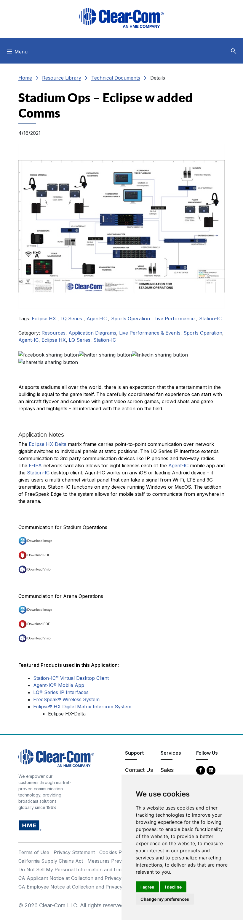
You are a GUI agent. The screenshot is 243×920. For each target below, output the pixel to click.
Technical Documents (115, 78)
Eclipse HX (44, 319)
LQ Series (72, 319)
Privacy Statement (74, 852)
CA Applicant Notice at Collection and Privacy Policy (77, 878)
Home (25, 78)
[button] (233, 51)
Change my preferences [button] (164, 899)
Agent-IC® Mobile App (58, 685)
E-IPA (35, 465)
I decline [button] (173, 886)
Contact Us (139, 770)
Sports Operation (131, 319)
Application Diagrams (92, 333)
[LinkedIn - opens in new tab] (211, 770)
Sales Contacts (172, 774)
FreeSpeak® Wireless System (66, 699)
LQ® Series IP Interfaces (61, 692)
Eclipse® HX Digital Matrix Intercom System (82, 707)
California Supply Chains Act (50, 861)
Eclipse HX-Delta (47, 444)
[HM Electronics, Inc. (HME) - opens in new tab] (30, 825)
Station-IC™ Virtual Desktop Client (71, 678)
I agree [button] (147, 886)
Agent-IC (97, 319)
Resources (53, 333)
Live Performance (175, 319)
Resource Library (61, 78)
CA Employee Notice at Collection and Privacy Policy (78, 887)
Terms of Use (33, 852)
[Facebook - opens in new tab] (200, 770)
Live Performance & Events (149, 333)
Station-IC (210, 319)
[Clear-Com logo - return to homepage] (121, 18)
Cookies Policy (115, 852)
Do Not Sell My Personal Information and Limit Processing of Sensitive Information (112, 870)
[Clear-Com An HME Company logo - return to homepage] (56, 758)
